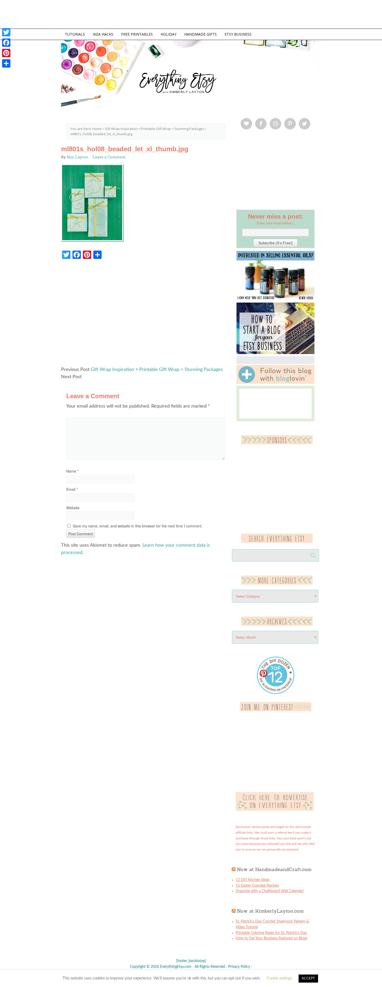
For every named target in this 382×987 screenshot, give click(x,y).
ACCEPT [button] (308, 978)
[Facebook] (6, 42)
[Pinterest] (6, 53)
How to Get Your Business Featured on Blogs (271, 938)
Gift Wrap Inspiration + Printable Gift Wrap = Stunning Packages (157, 369)
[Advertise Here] (275, 810)
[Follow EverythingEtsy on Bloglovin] (275, 382)
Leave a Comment (109, 157)
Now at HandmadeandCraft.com (274, 869)
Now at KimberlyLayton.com (270, 911)
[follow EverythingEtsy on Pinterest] (275, 710)
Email (72, 489)
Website (73, 507)
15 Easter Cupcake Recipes (257, 885)
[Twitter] (6, 32)
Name (72, 471)
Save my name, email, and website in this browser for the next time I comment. (137, 525)
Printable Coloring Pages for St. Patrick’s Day (271, 933)
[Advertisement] (145, 315)
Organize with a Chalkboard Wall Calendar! (270, 891)
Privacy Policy (239, 967)
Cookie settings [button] (279, 978)
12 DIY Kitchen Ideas (252, 880)
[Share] (6, 63)
